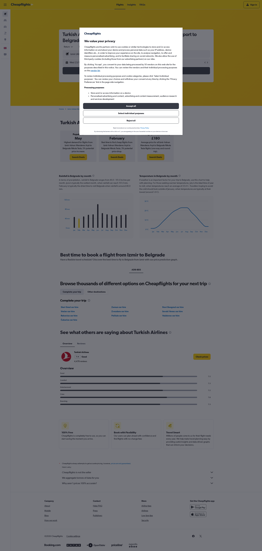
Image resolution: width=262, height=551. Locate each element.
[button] (131, 106)
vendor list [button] (95, 70)
